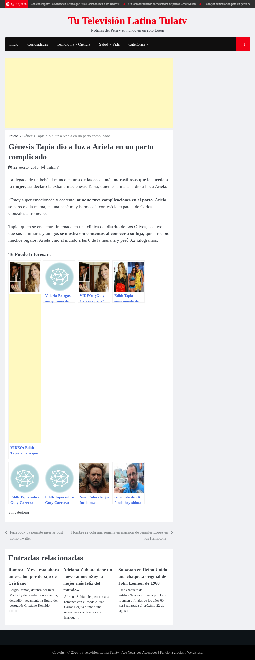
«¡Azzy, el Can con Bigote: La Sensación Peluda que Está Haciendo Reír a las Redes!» (63, 4)
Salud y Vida (109, 44)
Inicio (13, 44)
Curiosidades (37, 44)
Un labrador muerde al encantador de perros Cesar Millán (156, 4)
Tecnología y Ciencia (73, 44)
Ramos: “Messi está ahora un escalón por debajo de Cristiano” (33, 576)
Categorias (136, 44)
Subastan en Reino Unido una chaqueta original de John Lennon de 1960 (142, 576)
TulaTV (53, 167)
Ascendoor (149, 652)
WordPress (194, 652)
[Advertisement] (89, 93)
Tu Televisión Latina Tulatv (127, 20)
